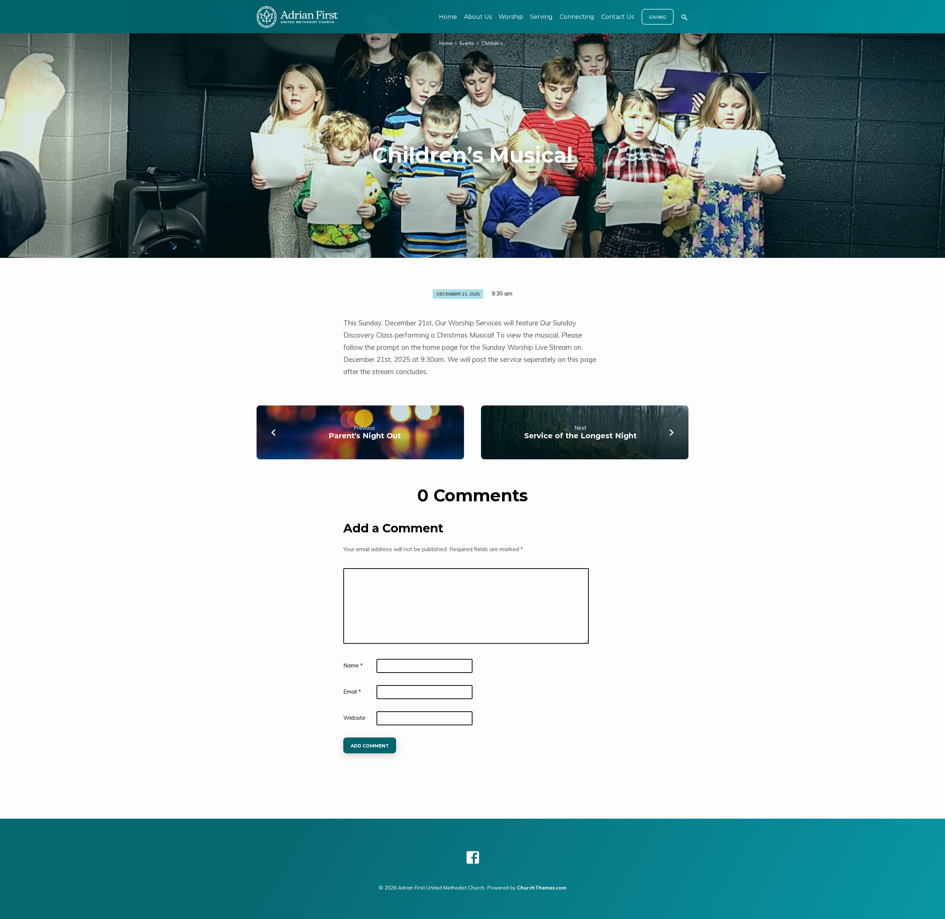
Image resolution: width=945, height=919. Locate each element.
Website (354, 717)
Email (352, 691)
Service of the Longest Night (580, 435)
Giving (657, 17)
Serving (541, 16)
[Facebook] (472, 857)
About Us (478, 16)
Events (467, 43)
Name (353, 665)
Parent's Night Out (365, 435)
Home (448, 16)
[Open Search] (684, 17)
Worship (511, 16)
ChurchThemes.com (541, 887)
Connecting (577, 16)
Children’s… (493, 43)
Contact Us (617, 16)
